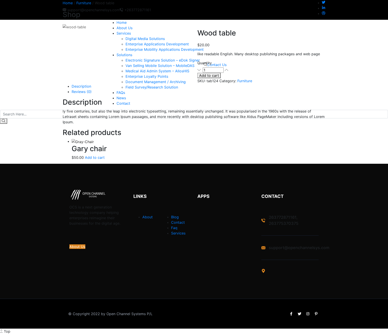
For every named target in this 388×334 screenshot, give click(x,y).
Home (68, 3)
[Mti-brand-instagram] (307, 313)
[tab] (198, 86)
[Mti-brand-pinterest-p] (316, 313)
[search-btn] (3, 121)
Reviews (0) (82, 91)
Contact (178, 222)
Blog (175, 217)
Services (178, 233)
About (147, 217)
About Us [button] (77, 246)
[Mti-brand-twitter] (299, 313)
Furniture (83, 3)
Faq (174, 228)
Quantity (204, 63)
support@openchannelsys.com (299, 247)
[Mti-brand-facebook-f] (291, 313)
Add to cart (209, 75)
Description (81, 86)
